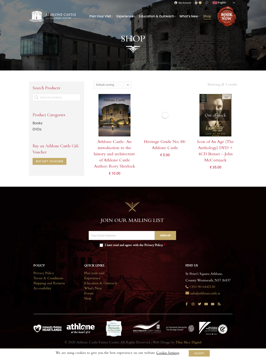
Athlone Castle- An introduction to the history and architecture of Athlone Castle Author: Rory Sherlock (114, 154)
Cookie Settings (167, 353)
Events (89, 294)
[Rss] (219, 304)
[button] (131, 132)
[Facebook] (186, 304)
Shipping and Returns (49, 284)
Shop (87, 299)
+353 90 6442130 (202, 287)
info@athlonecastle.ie (205, 294)
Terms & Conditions (48, 278)
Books (37, 123)
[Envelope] (212, 304)
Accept (199, 353)
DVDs (37, 129)
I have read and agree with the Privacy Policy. (135, 245)
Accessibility (42, 289)
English (221, 2)
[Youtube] (206, 304)
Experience (92, 278)
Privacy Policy (43, 273)
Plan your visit (94, 273)
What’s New (93, 289)
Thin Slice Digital (188, 343)
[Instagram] (193, 304)
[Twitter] (199, 304)
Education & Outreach (100, 284)
